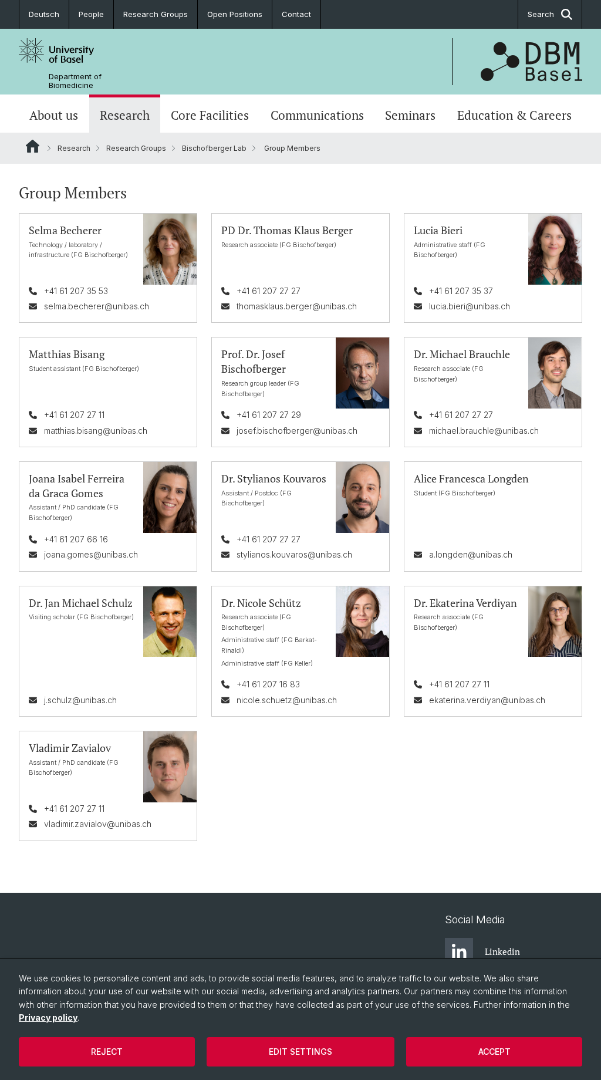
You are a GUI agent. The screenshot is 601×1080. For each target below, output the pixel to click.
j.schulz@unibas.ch (80, 700)
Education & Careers (514, 115)
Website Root (32, 146)
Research (125, 115)
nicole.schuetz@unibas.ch (287, 700)
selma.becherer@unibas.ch (96, 306)
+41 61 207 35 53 (76, 291)
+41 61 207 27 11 (74, 415)
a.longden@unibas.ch (470, 554)
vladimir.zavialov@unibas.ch (97, 824)
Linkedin (502, 951)
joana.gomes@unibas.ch (91, 554)
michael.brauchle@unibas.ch (484, 431)
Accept (494, 1052)
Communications (317, 115)
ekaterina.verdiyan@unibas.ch (487, 700)
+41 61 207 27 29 (269, 415)
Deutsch (44, 14)
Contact (296, 14)
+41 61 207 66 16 (76, 539)
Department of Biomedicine (75, 81)
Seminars (410, 115)
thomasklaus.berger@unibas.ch (297, 306)
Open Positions (234, 14)
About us (53, 115)
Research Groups (155, 14)
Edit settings (300, 1052)
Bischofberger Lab (214, 148)
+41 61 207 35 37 (461, 291)
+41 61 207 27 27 (268, 291)
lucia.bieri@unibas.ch (469, 306)
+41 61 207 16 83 (268, 684)
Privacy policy (48, 1017)
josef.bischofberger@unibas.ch (297, 431)
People (91, 14)
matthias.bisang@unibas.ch (95, 431)
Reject (107, 1052)
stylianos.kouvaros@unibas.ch (294, 554)
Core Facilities (210, 115)
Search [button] (541, 14)
